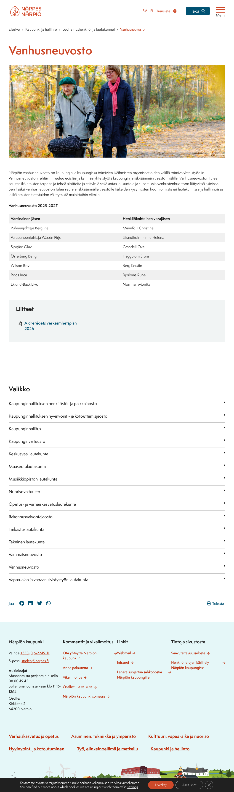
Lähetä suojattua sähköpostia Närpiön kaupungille (139, 675)
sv (145, 10)
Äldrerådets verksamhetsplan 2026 (50, 325)
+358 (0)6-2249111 (34, 653)
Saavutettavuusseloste (188, 653)
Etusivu (14, 29)
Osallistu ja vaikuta (77, 687)
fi (151, 10)
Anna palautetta (75, 667)
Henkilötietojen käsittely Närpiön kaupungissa (190, 665)
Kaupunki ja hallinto (41, 29)
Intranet (123, 662)
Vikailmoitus (72, 677)
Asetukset (189, 785)
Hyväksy (161, 785)
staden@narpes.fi (35, 660)
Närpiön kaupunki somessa (84, 696)
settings (132, 787)
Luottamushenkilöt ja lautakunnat (88, 29)
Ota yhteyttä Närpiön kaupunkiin (80, 656)
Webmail (124, 653)
